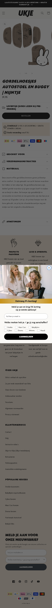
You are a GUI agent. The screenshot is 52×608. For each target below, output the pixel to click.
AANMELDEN (26, 336)
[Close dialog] (49, 268)
